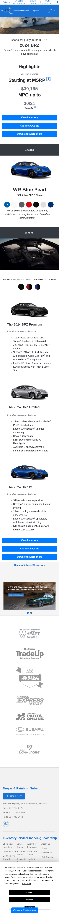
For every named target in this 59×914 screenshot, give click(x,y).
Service (21, 838)
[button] (7, 205)
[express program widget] (30, 700)
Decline (29, 900)
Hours (44, 848)
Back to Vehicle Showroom (29, 565)
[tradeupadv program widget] (30, 653)
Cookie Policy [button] (15, 880)
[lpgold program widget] (30, 633)
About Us (45, 844)
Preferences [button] (26, 884)
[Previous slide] (28, 613)
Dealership (49, 838)
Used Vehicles (9, 851)
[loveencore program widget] (30, 749)
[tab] (21, 286)
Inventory (9, 838)
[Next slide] (31, 613)
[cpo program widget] (30, 677)
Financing (34, 838)
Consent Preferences (24, 910)
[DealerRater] (6, 824)
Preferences (29, 907)
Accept (29, 893)
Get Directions (48, 857)
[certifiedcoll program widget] (30, 731)
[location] (57, 2)
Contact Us (15, 796)
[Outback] (29, 596)
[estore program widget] (30, 716)
